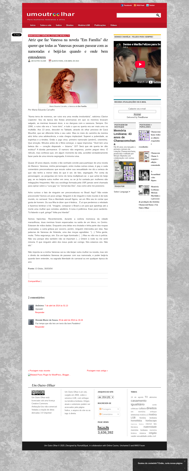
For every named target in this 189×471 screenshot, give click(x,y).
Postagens (106, 409)
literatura (134, 427)
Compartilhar (34, 281)
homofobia (136, 420)
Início (32, 25)
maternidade (150, 427)
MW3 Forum (139, 445)
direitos (151, 408)
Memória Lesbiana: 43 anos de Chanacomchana (124, 137)
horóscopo (151, 420)
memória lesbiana (139, 430)
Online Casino (113, 445)
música (143, 433)
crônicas (45, 36)
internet (149, 424)
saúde (133, 436)
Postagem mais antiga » (97, 371)
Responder (39, 312)
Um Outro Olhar (51, 445)
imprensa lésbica (137, 424)
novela (63, 36)
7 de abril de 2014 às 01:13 (56, 306)
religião (153, 433)
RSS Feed (140, 5)
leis (155, 424)
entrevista (135, 415)
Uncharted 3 (125, 445)
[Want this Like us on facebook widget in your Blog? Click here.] (185, 468)
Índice (59, 25)
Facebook (128, 5)
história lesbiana (148, 418)
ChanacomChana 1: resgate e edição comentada (155, 158)
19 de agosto (137, 397)
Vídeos (113, 25)
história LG (144, 415)
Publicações (100, 25)
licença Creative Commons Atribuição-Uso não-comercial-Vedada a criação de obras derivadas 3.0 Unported (44, 406)
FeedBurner (143, 117)
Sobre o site (45, 25)
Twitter (152, 5)
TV (68, 36)
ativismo (153, 397)
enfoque (153, 412)
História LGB (84, 25)
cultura (55, 36)
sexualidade (142, 436)
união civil (151, 436)
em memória (138, 412)
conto (154, 405)
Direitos (69, 25)
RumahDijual (82, 445)
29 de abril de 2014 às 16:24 (71, 320)
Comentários (107, 414)
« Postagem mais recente (39, 371)
